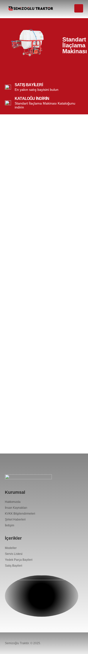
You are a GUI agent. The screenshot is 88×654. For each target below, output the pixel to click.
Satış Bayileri (13, 565)
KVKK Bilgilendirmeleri (20, 513)
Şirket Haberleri (15, 519)
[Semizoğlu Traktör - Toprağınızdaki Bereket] (31, 8)
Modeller (11, 547)
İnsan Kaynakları (16, 507)
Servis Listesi (13, 553)
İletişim (9, 525)
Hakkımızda (13, 501)
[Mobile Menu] (78, 8)
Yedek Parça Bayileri (19, 559)
